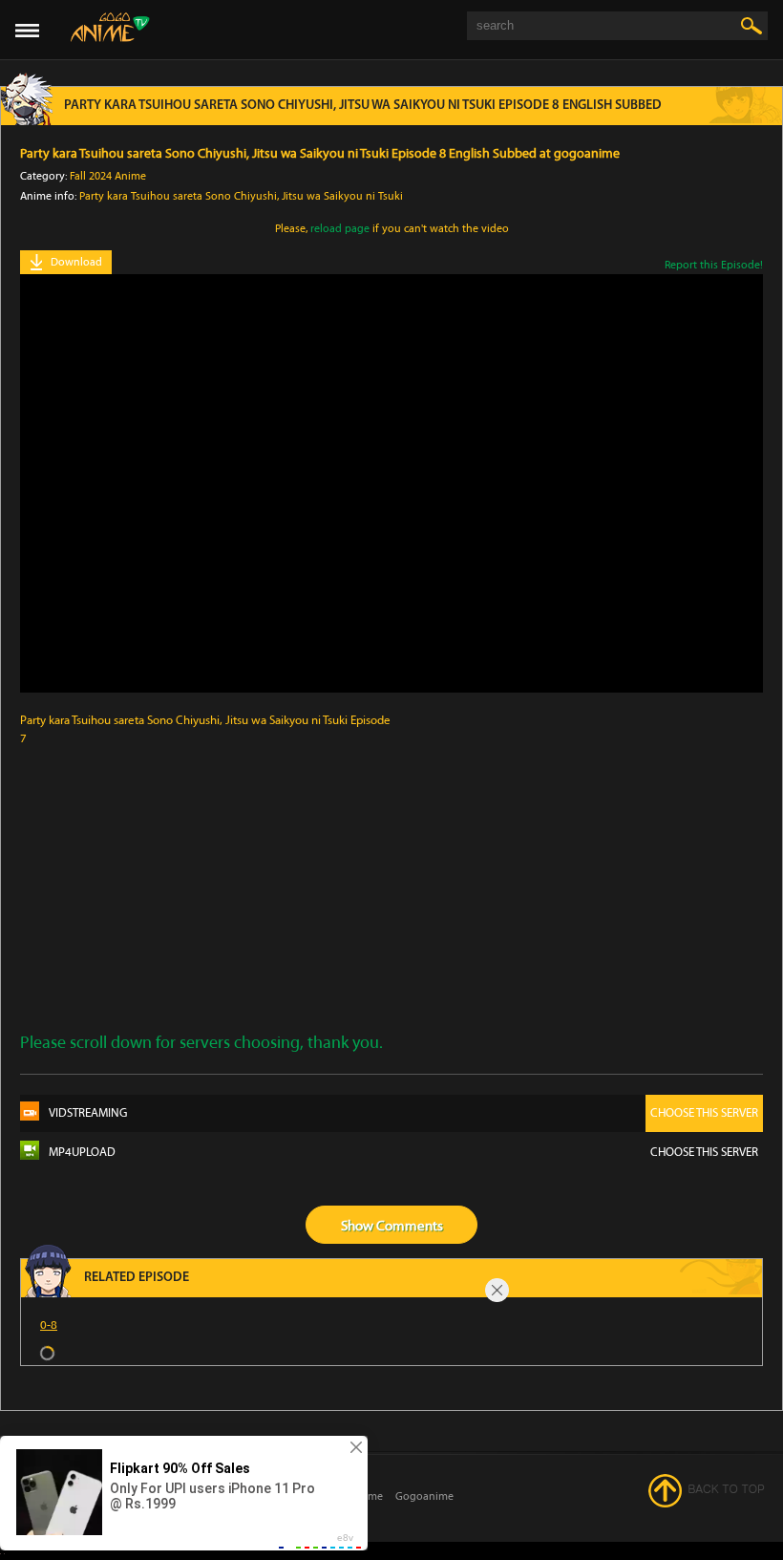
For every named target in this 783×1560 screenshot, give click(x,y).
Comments (409, 1225)
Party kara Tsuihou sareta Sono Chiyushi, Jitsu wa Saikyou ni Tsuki (241, 196)
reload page (340, 228)
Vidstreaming (403, 1113)
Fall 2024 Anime (108, 175)
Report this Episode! (714, 264)
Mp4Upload (403, 1152)
